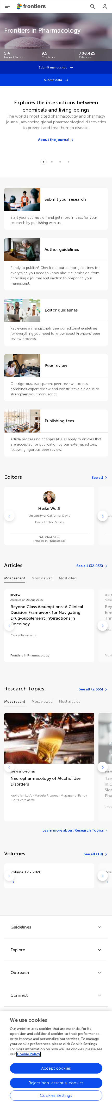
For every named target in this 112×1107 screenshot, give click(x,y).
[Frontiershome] (32, 6)
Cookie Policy (28, 1054)
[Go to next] (102, 516)
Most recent (14, 578)
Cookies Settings (56, 1095)
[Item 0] (43, 162)
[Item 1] (52, 162)
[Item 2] (60, 162)
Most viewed (42, 578)
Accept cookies (56, 1068)
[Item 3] (68, 162)
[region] (56, 1059)
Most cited (67, 578)
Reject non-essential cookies (56, 1082)
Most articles (69, 701)
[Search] (92, 6)
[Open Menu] (7, 6)
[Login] (105, 6)
